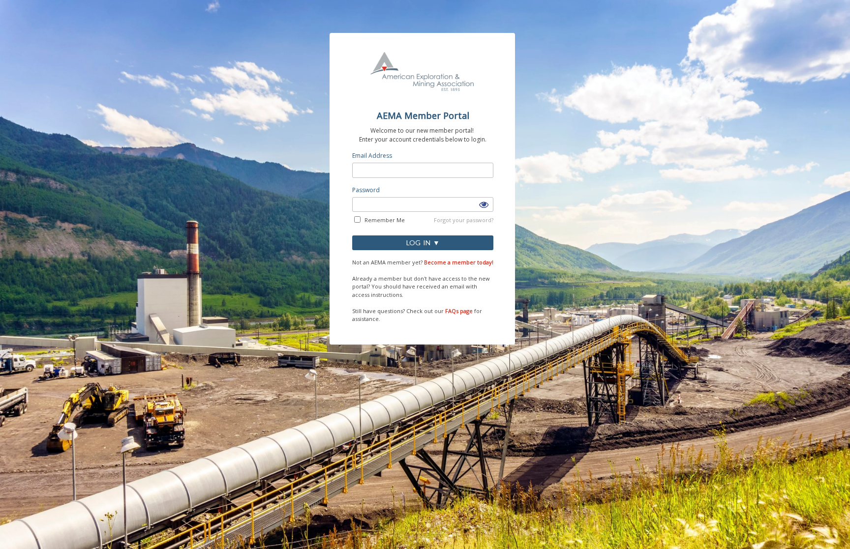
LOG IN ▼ (423, 242)
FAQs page (459, 311)
